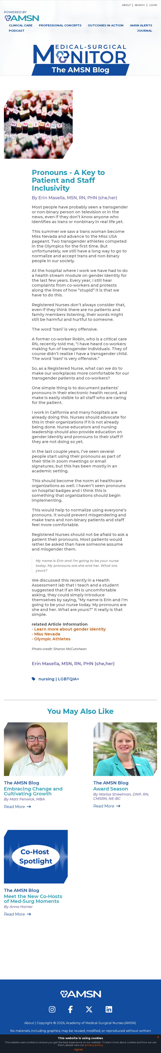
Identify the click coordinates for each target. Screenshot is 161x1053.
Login (153, 5)
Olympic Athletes (52, 639)
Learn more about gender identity (70, 629)
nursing (46, 679)
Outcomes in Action (105, 25)
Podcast (16, 30)
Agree (78, 1049)
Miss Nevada (47, 634)
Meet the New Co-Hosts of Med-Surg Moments (33, 898)
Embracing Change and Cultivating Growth (33, 791)
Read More (14, 806)
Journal (144, 30)
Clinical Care (20, 25)
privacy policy (94, 1045)
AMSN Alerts (141, 25)
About (126, 5)
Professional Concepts (60, 25)
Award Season (110, 789)
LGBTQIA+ (68, 679)
